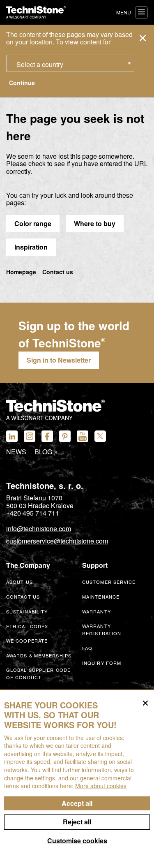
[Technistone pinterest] (65, 436)
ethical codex (27, 626)
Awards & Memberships (38, 655)
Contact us (57, 272)
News (16, 452)
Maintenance (101, 596)
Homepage (21, 272)
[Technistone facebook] (47, 436)
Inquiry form (101, 662)
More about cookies (100, 786)
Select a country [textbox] (39, 64)
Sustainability (27, 611)
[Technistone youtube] (82, 436)
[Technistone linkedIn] (12, 436)
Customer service (109, 581)
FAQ (87, 648)
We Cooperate (27, 640)
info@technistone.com (38, 529)
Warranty (96, 611)
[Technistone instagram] (29, 436)
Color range (32, 223)
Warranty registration (101, 629)
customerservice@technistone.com (57, 541)
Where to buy (94, 223)
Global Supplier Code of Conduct (38, 673)
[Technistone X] (100, 436)
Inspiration (31, 247)
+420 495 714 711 (32, 513)
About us (19, 581)
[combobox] (70, 63)
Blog (44, 452)
